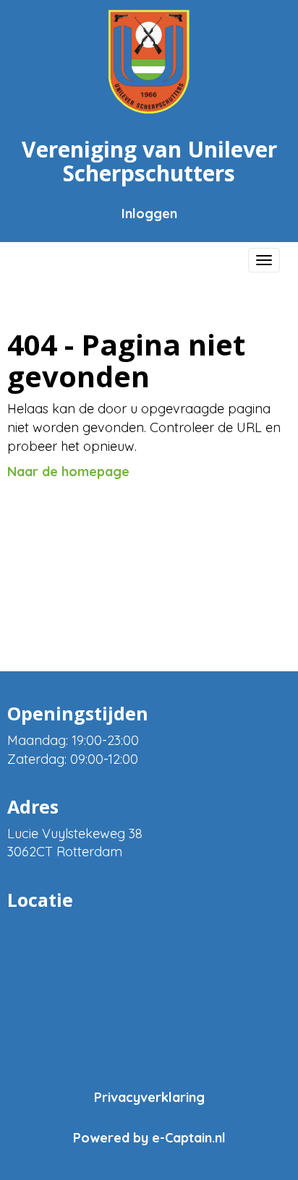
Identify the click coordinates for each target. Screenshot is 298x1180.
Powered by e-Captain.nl (149, 1137)
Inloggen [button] (149, 213)
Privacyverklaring (149, 1097)
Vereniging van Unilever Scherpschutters (149, 161)
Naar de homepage (68, 471)
